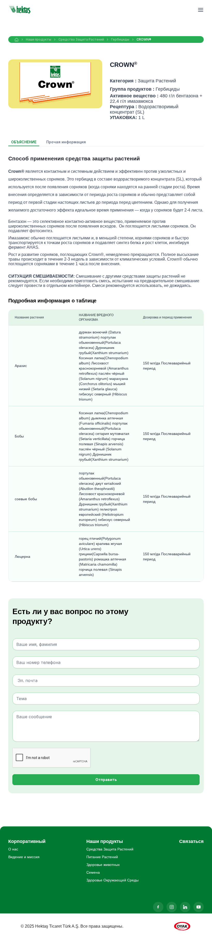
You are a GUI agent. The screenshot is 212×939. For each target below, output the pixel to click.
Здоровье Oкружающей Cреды (112, 880)
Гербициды (120, 39)
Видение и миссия (24, 857)
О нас (13, 849)
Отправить (106, 779)
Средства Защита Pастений (81, 39)
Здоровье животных (103, 865)
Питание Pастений (102, 857)
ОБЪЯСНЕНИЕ (23, 142)
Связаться (191, 841)
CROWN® (144, 39)
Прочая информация (66, 142)
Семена (93, 872)
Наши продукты (38, 39)
